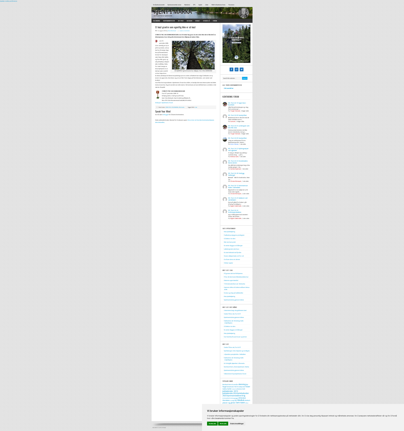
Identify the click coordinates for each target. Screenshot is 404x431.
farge (224, 387)
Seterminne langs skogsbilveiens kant (235, 310)
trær (196, 107)
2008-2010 (168, 107)
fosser (248, 387)
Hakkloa (225, 389)
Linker (206, 5)
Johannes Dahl (240, 389)
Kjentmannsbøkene (234, 396)
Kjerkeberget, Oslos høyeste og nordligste (237, 351)
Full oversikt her (228, 88)
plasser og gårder (229, 403)
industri (234, 389)
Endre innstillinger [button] (237, 423)
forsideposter (241, 387)
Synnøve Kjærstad (235, 169)
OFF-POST (181, 21)
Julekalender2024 (230, 393)
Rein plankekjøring (229, 231)
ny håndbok (239, 400)
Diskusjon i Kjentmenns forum (164, 102)
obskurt (247, 400)
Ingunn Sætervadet (235, 206)
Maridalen (226, 400)
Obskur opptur (228, 263)
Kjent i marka (173, 11)
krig (243, 395)
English (200, 5)
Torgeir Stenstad (235, 111)
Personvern (231, 5)
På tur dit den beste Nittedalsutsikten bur (236, 277)
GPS (194, 5)
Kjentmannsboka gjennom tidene (234, 300)
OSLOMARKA (156, 21)
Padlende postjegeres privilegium (234, 235)
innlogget (166, 114)
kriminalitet (226, 398)
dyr (247, 384)
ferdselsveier (230, 387)
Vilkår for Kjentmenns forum (218, 5)
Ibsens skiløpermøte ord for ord (234, 256)
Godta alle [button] (212, 423)
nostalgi (232, 400)
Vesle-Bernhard (172, 30)
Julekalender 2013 (230, 391)
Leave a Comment (185, 30)
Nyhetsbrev (187, 5)
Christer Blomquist (235, 181)
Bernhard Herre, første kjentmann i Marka (236, 367)
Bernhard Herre (227, 384)
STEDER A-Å (206, 21)
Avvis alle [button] (223, 423)
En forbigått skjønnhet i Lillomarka (234, 363)
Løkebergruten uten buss (231, 249)
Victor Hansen (234, 144)
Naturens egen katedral (231, 280)
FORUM (215, 21)
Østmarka (181, 107)
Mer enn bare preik (230, 242)
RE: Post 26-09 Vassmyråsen (237, 115)
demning (242, 384)
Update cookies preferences (8, 1)
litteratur (242, 398)
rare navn (240, 402)
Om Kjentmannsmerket (158, 5)
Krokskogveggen (233, 398)
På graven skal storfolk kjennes (233, 273)
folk (235, 387)
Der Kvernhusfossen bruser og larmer (235, 337)
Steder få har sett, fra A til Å (232, 314)
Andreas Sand (234, 156)
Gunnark (232, 121)
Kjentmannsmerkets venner (174, 5)
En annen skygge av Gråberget (233, 245)
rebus (246, 403)
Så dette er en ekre (229, 238)
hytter (229, 389)
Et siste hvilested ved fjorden (232, 252)
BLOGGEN (189, 21)
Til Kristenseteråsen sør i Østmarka (234, 284)
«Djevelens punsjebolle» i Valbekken (235, 354)
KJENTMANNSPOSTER (168, 21)
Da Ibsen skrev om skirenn (232, 259)
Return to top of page (159, 427)
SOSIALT (197, 21)
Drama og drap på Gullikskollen (233, 293)
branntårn (235, 384)
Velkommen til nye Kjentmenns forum (235, 374)
